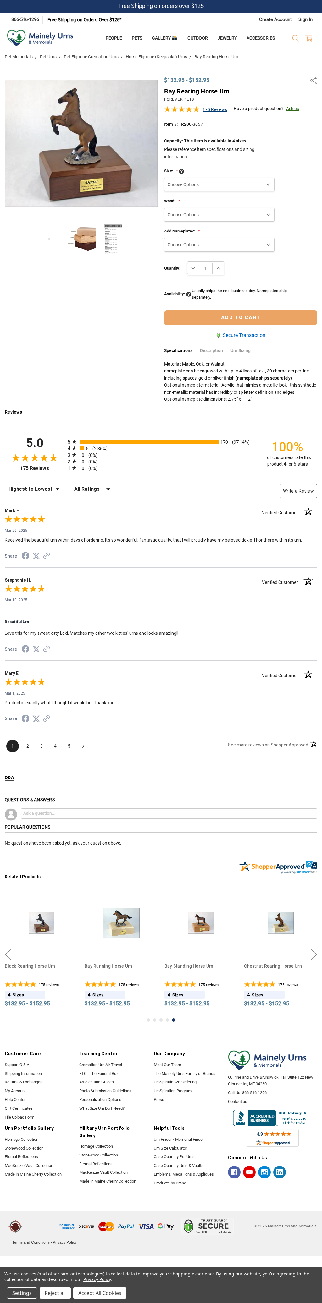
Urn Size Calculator (170, 1148)
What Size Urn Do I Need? (102, 1108)
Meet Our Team (167, 1064)
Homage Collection (21, 1139)
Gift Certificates (19, 1108)
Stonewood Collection (24, 1148)
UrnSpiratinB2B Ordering (175, 1082)
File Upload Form (19, 1117)
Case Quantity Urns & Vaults (178, 1165)
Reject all (55, 1293)
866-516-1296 (25, 19)
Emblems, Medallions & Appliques (184, 1174)
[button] (41, 1226)
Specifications (178, 350)
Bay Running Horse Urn (28, 966)
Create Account (275, 19)
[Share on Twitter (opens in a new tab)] (36, 556)
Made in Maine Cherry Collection (33, 1174)
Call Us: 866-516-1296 (247, 1092)
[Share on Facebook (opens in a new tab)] (25, 557)
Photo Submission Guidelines (105, 1090)
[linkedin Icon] (279, 1172)
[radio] (161, 442)
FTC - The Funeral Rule (99, 1073)
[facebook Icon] (234, 1172)
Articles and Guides (96, 1082)
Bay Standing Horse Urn (109, 966)
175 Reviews (215, 109)
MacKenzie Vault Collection (29, 1165)
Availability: (175, 293)
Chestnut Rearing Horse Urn (193, 966)
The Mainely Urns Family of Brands (184, 1073)
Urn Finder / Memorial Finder (179, 1139)
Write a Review (298, 491)
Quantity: (172, 268)
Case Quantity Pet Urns (174, 1156)
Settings (22, 1293)
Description (211, 350)
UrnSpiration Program (173, 1090)
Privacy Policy (65, 1242)
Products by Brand (170, 1183)
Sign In (305, 19)
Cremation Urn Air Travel (100, 1064)
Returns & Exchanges (23, 1082)
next (313, 954)
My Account (15, 1090)
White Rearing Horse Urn (269, 966)
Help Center (15, 1099)
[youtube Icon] (249, 1172)
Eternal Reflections (21, 1156)
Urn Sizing (240, 350)
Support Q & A (17, 1064)
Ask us (292, 108)
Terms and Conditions (31, 1242)
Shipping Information (23, 1073)
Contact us (237, 1101)
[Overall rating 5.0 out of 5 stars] (181, 111)
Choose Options (41, 947)
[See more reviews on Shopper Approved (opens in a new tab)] (46, 556)
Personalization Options (100, 1099)
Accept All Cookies (99, 1293)
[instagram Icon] (264, 1172)
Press (159, 1099)
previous (8, 954)
